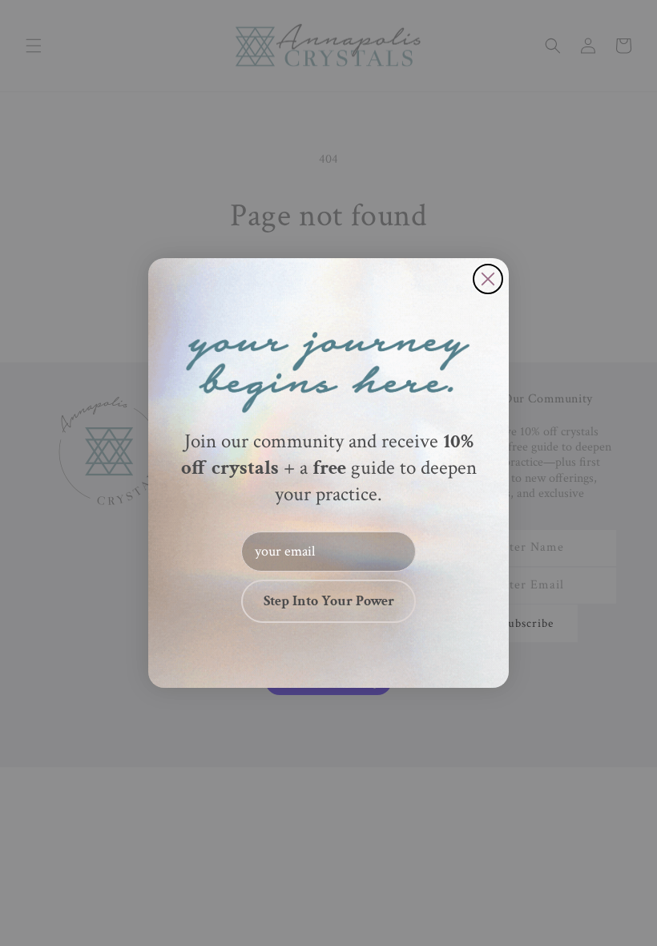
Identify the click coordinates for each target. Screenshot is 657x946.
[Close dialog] (488, 279)
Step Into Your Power (329, 601)
